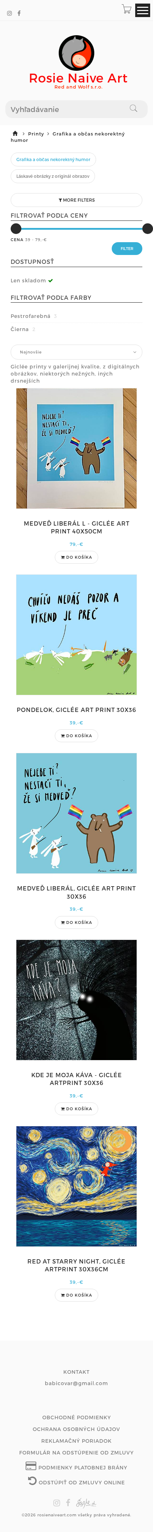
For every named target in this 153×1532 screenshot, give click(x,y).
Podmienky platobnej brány (82, 1467)
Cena (17, 239)
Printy (37, 134)
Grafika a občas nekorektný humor (53, 159)
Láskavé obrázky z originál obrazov (52, 176)
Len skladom (28, 280)
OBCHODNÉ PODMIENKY (76, 1417)
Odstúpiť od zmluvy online (81, 1482)
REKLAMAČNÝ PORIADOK (76, 1441)
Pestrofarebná (34, 316)
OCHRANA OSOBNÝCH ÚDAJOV (76, 1429)
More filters (78, 199)
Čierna (23, 329)
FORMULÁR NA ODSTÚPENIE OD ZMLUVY (76, 1452)
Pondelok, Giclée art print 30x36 (76, 709)
